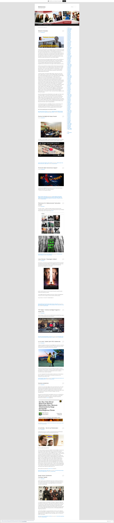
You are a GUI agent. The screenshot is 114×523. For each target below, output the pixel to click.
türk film (53, 112)
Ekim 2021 (69, 46)
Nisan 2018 (69, 79)
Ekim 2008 (69, 127)
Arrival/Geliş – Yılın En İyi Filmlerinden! (48, 428)
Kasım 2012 (69, 107)
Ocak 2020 (69, 60)
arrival (56, 470)
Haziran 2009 (69, 124)
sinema (50, 112)
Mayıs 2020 (69, 57)
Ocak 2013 (69, 106)
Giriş (68, 133)
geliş (62, 470)
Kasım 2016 (69, 89)
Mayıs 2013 (69, 104)
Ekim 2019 (69, 62)
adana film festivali (54, 111)
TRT (52, 337)
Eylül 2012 (69, 109)
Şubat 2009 (69, 126)
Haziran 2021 (69, 48)
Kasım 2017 (69, 82)
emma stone (58, 378)
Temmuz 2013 (69, 103)
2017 (38, 304)
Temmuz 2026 (69, 28)
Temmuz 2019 (69, 65)
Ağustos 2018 (69, 75)
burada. (52, 210)
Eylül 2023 (69, 39)
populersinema (47, 112)
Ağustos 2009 (69, 123)
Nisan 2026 (69, 31)
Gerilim (45, 470)
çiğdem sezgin (59, 162)
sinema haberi (56, 197)
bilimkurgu (41, 304)
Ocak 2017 (69, 87)
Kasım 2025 (69, 35)
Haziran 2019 (69, 66)
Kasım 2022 (69, 40)
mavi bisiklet (59, 336)
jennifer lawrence (46, 304)
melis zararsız (42, 112)
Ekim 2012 (69, 108)
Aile (38, 111)
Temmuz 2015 (69, 95)
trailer (61, 198)
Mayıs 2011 (69, 118)
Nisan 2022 (69, 43)
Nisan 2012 (69, 114)
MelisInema (41, 7)
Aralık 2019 (69, 61)
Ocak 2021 (69, 52)
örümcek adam (59, 196)
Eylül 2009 (69, 122)
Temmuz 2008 (69, 129)
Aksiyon (39, 196)
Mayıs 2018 (69, 78)
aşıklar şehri (54, 378)
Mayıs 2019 (69, 67)
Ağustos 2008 (69, 128)
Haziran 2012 (69, 112)
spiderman (47, 198)
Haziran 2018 (69, 77)
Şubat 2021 (69, 51)
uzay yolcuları (60, 304)
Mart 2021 (69, 50)
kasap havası (62, 516)
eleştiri (39, 112)
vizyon (47, 163)
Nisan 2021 (69, 49)
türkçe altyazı (54, 198)
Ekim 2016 (69, 90)
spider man (60, 197)
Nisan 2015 (69, 97)
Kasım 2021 (69, 45)
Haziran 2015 (69, 96)
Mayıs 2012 (69, 113)
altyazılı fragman (54, 196)
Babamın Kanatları (43, 31)
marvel (42, 197)
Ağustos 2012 (69, 110)
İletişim (51, 24)
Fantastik (42, 196)
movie (50, 304)
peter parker (52, 197)
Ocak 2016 (69, 91)
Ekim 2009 (69, 121)
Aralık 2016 (69, 88)
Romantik (42, 378)
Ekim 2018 (69, 73)
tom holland (58, 198)
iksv (61, 378)
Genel (43, 162)
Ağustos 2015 (69, 94)
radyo (45, 163)
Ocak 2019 (69, 70)
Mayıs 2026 (69, 30)
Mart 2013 (69, 105)
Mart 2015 (69, 98)
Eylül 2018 (69, 74)
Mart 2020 (69, 59)
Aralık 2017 (69, 81)
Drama (40, 111)
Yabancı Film (45, 196)
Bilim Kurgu (42, 470)
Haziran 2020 (69, 56)
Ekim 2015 (69, 92)
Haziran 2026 (69, 29)
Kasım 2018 (69, 72)
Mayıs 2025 (69, 36)
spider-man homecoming (41, 198)
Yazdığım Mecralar (45, 24)
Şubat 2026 (69, 33)
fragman (39, 197)
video (48, 162)
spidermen (50, 198)
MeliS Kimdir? (40, 24)
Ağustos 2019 (69, 64)
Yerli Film (45, 111)
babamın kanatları (60, 111)
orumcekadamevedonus (46, 197)
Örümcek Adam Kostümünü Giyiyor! (47, 168)
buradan (47, 397)
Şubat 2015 (69, 99)
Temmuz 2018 (69, 76)
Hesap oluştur (70, 132)
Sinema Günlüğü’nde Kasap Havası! (47, 116)
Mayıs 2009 (69, 125)
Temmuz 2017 (69, 83)
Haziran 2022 (69, 41)
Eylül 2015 (69, 93)
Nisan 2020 (69, 58)
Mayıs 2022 (69, 42)
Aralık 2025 (69, 34)
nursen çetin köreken (44, 337)
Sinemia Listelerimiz (43, 383)
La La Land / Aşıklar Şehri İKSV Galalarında (49, 341)
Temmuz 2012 (69, 111)
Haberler (46, 162)
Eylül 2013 (69, 102)
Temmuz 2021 (69, 47)
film (43, 304)
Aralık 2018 (69, 71)
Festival (43, 111)
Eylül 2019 (69, 63)
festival (57, 516)
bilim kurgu (58, 470)
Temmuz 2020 (69, 55)
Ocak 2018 (69, 80)
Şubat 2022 (69, 44)
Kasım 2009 (69, 120)
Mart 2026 (69, 32)
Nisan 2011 (69, 119)
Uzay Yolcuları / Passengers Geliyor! (47, 259)
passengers (53, 304)
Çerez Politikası (24, 521)
